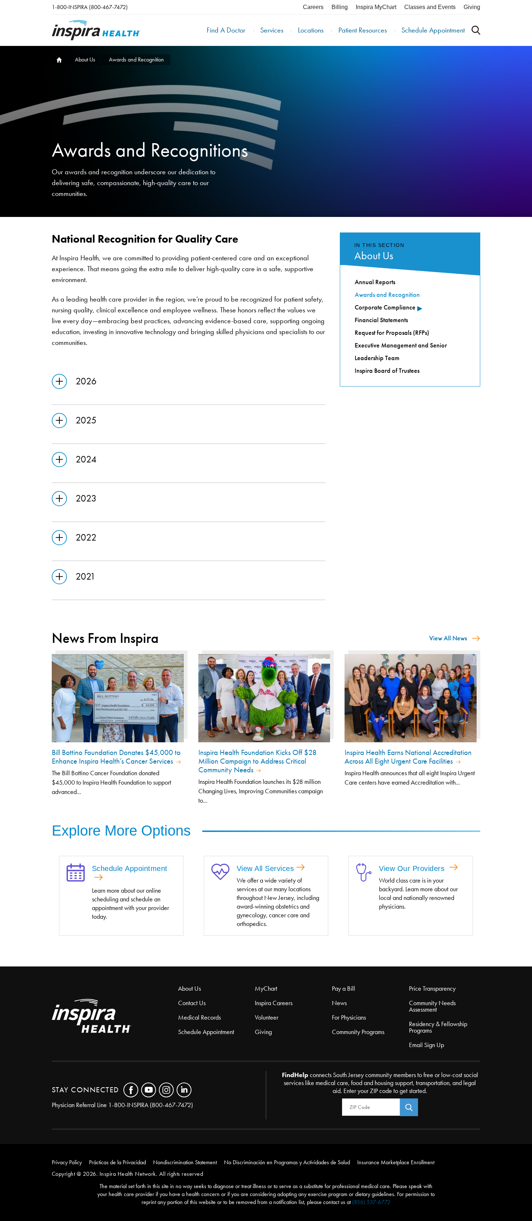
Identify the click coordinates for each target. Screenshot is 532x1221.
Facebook (130, 1090)
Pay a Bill (343, 988)
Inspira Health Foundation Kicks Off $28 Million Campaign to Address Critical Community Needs (257, 761)
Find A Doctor (226, 30)
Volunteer (266, 1017)
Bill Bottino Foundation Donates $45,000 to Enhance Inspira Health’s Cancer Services (116, 756)
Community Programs (358, 1032)
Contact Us (192, 1003)
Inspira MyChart (376, 7)
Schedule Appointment (433, 30)
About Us (85, 59)
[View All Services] (220, 872)
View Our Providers (413, 868)
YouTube (148, 1090)
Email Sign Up (426, 1045)
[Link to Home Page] (115, 1016)
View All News (448, 638)
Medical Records (199, 1017)
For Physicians (349, 1017)
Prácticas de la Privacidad (117, 1162)
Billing (340, 7)
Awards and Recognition (387, 295)
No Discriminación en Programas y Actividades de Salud (287, 1162)
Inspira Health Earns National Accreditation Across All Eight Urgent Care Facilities (408, 756)
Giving (472, 7)
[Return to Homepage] (96, 30)
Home (58, 59)
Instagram (166, 1090)
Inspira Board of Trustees (387, 371)
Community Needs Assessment (432, 1006)
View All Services (265, 868)
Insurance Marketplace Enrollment (395, 1162)
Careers (313, 7)
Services (271, 30)
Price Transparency (432, 988)
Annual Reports (375, 282)
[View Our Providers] (364, 873)
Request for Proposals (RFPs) (392, 333)
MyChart (266, 988)
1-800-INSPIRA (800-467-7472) (90, 7)
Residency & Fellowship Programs (438, 1027)
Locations (311, 30)
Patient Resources (362, 30)
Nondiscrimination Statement (185, 1162)
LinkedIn (184, 1090)
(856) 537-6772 (371, 1202)
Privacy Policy (67, 1162)
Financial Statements (381, 320)
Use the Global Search (476, 30)
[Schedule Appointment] (76, 873)
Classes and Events (430, 7)
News (339, 1003)
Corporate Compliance (385, 307)
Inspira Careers (273, 1003)
